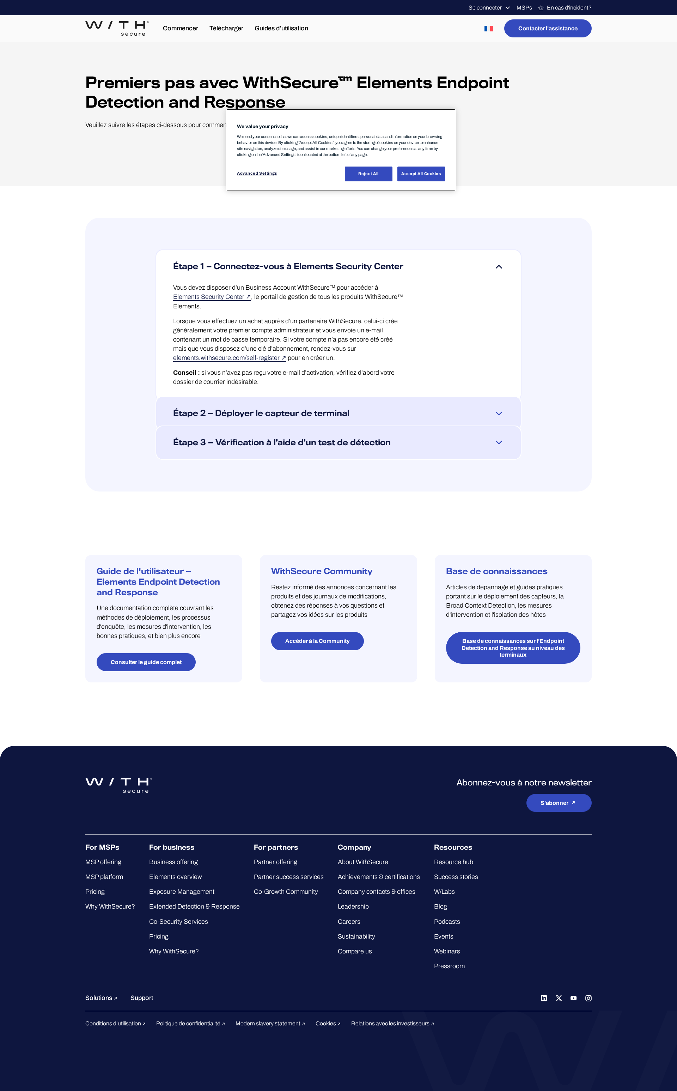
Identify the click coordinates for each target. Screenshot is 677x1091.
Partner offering (275, 862)
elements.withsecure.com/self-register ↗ (229, 358)
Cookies (326, 1023)
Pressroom (449, 966)
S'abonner (554, 803)
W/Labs (444, 891)
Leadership (353, 906)
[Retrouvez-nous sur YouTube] (574, 997)
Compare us (355, 951)
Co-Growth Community (286, 891)
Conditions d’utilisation (113, 1023)
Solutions (99, 997)
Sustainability (356, 936)
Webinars (447, 951)
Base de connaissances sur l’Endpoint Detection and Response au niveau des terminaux (513, 647)
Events (443, 936)
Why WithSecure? (110, 906)
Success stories (456, 876)
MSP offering (103, 862)
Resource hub (453, 862)
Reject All (368, 173)
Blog (440, 906)
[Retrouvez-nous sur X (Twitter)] (559, 997)
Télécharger (226, 28)
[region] (341, 150)
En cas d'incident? (569, 8)
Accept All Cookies (421, 173)
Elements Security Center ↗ (212, 297)
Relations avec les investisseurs (391, 1023)
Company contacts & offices (376, 891)
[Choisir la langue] (488, 28)
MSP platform (104, 876)
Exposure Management (181, 891)
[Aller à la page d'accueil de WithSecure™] (117, 28)
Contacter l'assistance (548, 28)
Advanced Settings (257, 173)
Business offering (173, 862)
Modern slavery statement (268, 1023)
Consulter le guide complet (146, 662)
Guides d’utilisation (281, 28)
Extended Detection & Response (194, 906)
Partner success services (289, 876)
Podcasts (447, 921)
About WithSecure (363, 862)
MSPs (524, 8)
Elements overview (175, 876)
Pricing (95, 891)
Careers (349, 921)
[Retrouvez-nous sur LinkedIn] (544, 997)
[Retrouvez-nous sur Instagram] (588, 997)
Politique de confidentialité (188, 1023)
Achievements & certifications (379, 876)
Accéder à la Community (317, 641)
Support (141, 997)
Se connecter (485, 8)
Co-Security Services (178, 921)
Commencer (180, 28)
